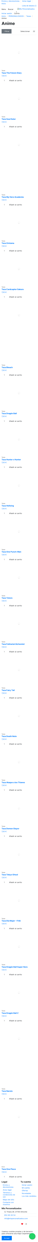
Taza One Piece (9, 1169)
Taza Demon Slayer (10, 828)
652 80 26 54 (9, 1215)
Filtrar (7, 31)
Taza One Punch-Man (11, 552)
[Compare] (19, 67)
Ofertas (25, 1190)
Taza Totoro (7, 598)
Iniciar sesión (27, 1185)
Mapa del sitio (8, 1200)
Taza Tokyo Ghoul (10, 875)
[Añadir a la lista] (17, 67)
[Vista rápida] (20, 67)
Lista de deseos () (29, 6)
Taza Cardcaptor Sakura (13, 289)
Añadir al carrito (15, 80)
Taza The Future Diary (12, 73)
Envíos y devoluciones (11, 1)
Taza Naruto (7, 1091)
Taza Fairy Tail (8, 690)
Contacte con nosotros (8, 1203)
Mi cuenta (26, 1188)
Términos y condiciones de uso (9, 1195)
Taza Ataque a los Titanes (13, 782)
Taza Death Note (9, 736)
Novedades (26, 1193)
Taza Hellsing (8, 506)
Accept (7, 1238)
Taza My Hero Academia (13, 197)
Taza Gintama (8, 243)
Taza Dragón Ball (9, 413)
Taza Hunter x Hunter (11, 459)
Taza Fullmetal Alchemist (13, 644)
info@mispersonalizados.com (16, 1218)
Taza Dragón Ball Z (10, 1013)
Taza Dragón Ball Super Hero (15, 967)
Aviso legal (26, 1)
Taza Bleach (7, 367)
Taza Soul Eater (9, 119)
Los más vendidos (29, 1196)
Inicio (4, 4)
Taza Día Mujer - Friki (11, 921)
